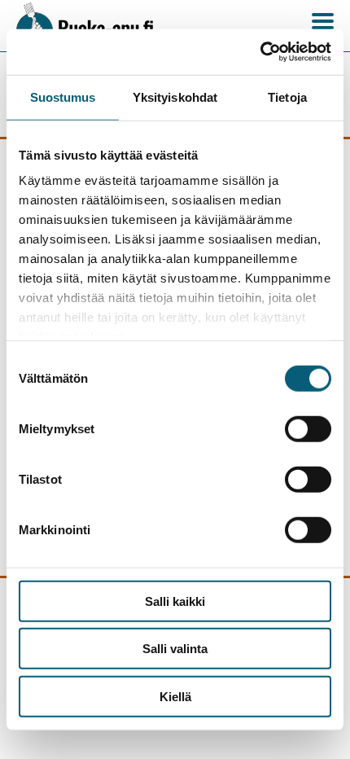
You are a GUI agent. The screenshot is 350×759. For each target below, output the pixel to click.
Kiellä (175, 696)
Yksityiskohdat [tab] (175, 96)
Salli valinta (175, 649)
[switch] (308, 428)
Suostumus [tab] (63, 96)
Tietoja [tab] (287, 96)
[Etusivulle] (92, 25)
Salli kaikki (175, 601)
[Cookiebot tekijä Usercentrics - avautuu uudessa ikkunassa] (260, 52)
